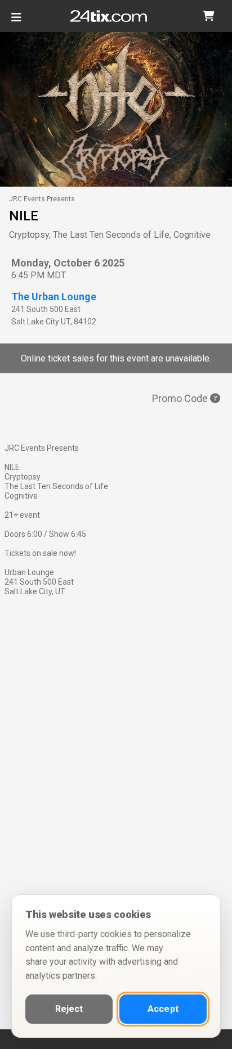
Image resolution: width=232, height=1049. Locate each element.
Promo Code (181, 398)
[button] (208, 16)
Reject (69, 1008)
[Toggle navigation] (16, 21)
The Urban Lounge (53, 296)
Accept (163, 1008)
